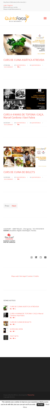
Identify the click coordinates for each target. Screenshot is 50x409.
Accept (40, 404)
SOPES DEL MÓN (16, 329)
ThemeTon (30, 395)
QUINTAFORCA (35, 65)
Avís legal (23, 276)
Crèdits (36, 276)
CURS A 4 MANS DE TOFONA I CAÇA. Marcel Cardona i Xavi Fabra (23, 116)
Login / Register (8, 5)
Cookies (30, 276)
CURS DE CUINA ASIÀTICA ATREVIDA (23, 60)
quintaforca (20, 65)
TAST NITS (14, 336)
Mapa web (15, 276)
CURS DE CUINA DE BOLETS (19, 172)
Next (14, 206)
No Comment (8, 67)
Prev (7, 206)
